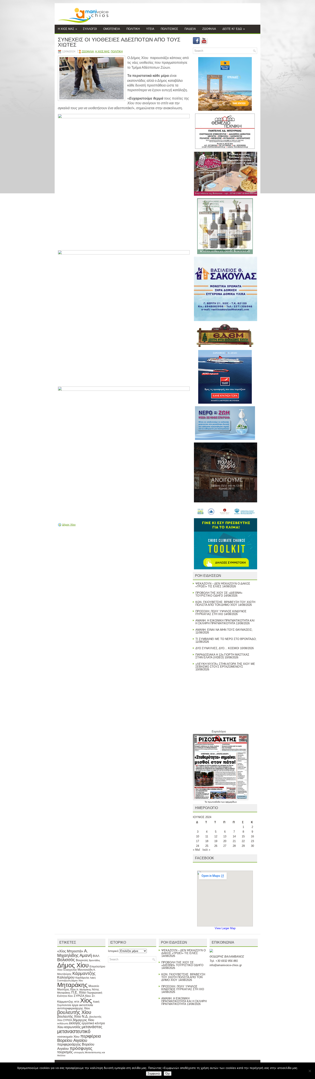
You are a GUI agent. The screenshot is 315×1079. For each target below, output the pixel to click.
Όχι (167, 1073)
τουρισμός (65, 1052)
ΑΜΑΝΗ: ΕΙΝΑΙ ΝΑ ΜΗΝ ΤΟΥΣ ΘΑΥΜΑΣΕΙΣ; (224, 629)
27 (224, 845)
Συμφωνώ (154, 1073)
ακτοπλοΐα (86, 1005)
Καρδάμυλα (82, 977)
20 (224, 841)
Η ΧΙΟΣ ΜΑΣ (67, 28)
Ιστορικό (113, 951)
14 (234, 836)
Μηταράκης (72, 984)
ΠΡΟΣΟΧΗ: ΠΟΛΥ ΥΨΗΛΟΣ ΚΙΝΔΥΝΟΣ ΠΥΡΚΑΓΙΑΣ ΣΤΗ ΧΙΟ (220, 613)
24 (197, 845)
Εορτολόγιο (219, 731)
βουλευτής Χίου (74, 1012)
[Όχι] (310, 1071)
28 (234, 845)
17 (197, 841)
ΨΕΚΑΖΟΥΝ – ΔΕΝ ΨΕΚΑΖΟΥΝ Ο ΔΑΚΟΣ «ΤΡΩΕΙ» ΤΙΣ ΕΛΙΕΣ (183, 952)
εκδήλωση (62, 1023)
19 (215, 841)
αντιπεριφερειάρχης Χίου (73, 1008)
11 (206, 836)
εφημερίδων (231, 802)
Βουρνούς (82, 960)
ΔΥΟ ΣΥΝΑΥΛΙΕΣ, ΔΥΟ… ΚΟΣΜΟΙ (217, 648)
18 (206, 841)
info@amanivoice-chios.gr (226, 965)
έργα (75, 1005)
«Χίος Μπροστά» (70, 951)
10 (197, 836)
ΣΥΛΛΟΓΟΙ (90, 28)
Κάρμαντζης (84, 973)
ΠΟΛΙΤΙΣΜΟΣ (169, 28)
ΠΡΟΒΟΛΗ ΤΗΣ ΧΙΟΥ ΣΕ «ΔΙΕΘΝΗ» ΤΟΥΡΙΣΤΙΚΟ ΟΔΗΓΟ (218, 594)
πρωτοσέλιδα (214, 802)
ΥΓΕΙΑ (150, 28)
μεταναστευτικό (73, 1031)
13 (224, 836)
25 (206, 845)
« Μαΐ (196, 849)
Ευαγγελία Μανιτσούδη (78, 969)
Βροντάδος (94, 960)
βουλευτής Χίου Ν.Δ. (72, 1016)
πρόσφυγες (81, 1048)
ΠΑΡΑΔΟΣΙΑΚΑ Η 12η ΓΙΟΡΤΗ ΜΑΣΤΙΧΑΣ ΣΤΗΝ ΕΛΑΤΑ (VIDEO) (222, 656)
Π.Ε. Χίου (78, 992)
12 (215, 836)
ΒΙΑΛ (96, 956)
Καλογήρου (66, 977)
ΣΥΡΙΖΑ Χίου (82, 995)
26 (215, 845)
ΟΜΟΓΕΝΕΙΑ (111, 28)
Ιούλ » (206, 849)
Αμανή (86, 955)
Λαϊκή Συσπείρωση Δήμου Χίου (76, 979)
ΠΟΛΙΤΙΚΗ (133, 28)
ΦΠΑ (76, 1001)
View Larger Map (225, 928)
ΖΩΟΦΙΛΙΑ (209, 28)
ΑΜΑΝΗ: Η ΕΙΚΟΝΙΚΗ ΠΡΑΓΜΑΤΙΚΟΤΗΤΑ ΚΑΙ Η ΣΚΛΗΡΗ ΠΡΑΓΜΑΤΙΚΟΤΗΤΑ (225, 622)
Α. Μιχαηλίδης (72, 953)
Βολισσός (66, 959)
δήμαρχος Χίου (83, 1020)
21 (234, 841)
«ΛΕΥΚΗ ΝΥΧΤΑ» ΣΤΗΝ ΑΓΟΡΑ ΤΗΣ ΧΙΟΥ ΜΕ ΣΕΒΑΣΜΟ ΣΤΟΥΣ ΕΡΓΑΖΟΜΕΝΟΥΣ (225, 665)
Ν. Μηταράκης (83, 989)
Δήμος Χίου (69, 524)
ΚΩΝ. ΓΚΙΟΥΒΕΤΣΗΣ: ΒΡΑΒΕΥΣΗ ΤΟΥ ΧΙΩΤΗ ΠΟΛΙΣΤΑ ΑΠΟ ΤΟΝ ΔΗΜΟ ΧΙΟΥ (225, 603)
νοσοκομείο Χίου (68, 1036)
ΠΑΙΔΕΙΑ (190, 28)
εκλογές (75, 1023)
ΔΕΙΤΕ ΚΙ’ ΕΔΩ (233, 28)
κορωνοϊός (72, 1027)
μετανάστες (92, 1026)
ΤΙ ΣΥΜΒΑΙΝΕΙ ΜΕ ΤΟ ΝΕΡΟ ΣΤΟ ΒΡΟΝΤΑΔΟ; (225, 639)
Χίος (86, 1000)
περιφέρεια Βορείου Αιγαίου (79, 1038)
